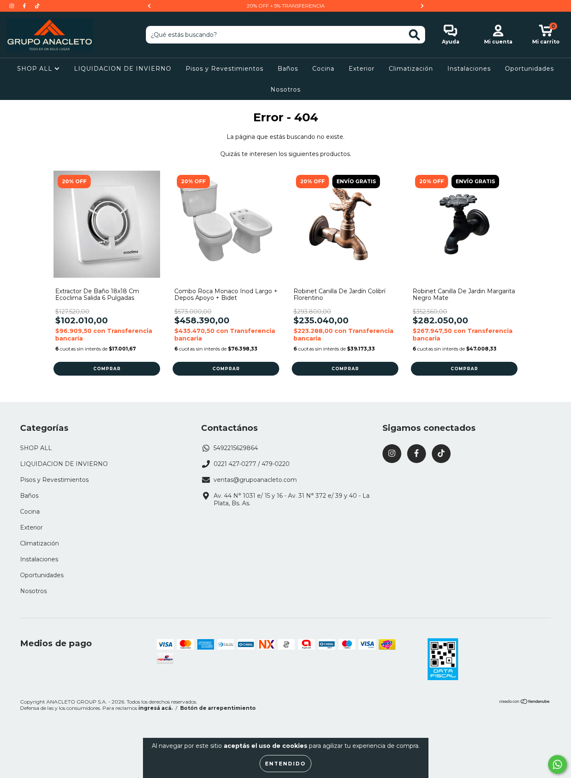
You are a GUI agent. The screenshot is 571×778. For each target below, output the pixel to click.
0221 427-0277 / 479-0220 (252, 464)
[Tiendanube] (525, 702)
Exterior (362, 68)
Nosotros (285, 89)
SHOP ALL (35, 68)
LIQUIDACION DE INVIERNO (122, 68)
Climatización (411, 68)
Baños (288, 68)
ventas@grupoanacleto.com (255, 480)
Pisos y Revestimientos (224, 68)
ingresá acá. (155, 708)
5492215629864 (236, 448)
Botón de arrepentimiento (218, 708)
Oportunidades (529, 68)
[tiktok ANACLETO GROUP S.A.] (37, 6)
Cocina (323, 68)
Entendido (285, 763)
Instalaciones (469, 68)
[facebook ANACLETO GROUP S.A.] (25, 6)
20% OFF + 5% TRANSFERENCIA (286, 6)
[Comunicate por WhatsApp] (557, 764)
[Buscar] (414, 35)
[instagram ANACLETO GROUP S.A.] (12, 6)
